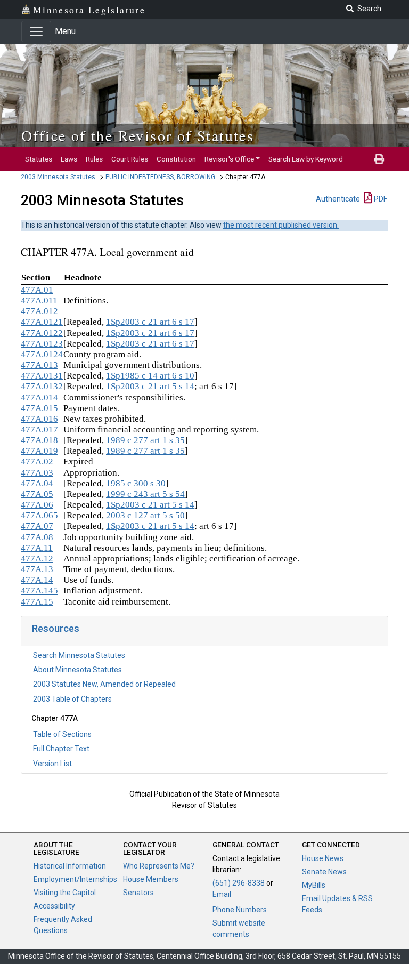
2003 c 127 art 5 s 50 (145, 515)
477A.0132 (42, 386)
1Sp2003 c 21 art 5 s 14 (150, 386)
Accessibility (54, 906)
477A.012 (39, 311)
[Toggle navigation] (36, 31)
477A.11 (37, 548)
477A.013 (39, 365)
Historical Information (70, 866)
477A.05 (37, 494)
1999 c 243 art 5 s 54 (145, 494)
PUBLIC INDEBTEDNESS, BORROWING (160, 177)
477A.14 (37, 580)
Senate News (324, 871)
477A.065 (39, 515)
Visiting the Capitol (65, 892)
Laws (69, 159)
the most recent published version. (281, 225)
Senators (138, 892)
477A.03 (37, 473)
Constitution (176, 159)
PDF (379, 199)
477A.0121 (42, 322)
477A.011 (39, 300)
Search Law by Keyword (305, 159)
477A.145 (39, 590)
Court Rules (129, 159)
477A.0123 (42, 344)
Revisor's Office (229, 159)
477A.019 (39, 451)
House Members (150, 879)
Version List (52, 763)
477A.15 (37, 602)
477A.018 (39, 440)
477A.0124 (42, 354)
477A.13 (37, 569)
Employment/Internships (75, 879)
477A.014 (39, 397)
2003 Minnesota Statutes (58, 177)
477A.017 (39, 429)
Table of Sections (62, 734)
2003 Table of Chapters (72, 699)
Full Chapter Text (61, 748)
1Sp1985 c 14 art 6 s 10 (150, 376)
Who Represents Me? (158, 866)
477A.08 (37, 537)
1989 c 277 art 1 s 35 (145, 440)
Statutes (38, 159)
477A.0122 (42, 333)
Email (221, 894)
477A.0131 (42, 376)
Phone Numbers (239, 909)
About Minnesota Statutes (77, 669)
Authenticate (338, 199)
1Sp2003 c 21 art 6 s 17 (150, 322)
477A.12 (37, 558)
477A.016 (39, 419)
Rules (94, 159)
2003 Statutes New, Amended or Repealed (104, 684)
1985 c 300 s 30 (136, 483)
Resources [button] (55, 628)
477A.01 (37, 290)
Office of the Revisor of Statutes (137, 135)
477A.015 (39, 408)
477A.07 (37, 526)
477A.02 (37, 461)
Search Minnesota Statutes (79, 655)
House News (322, 858)
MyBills (313, 885)
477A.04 (37, 483)
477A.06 (37, 505)
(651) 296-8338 (238, 883)
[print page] (379, 159)
